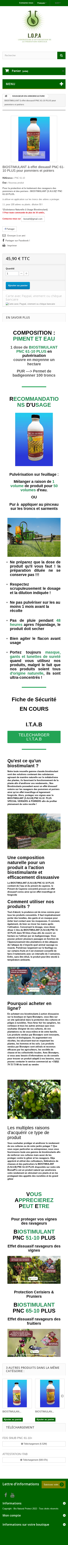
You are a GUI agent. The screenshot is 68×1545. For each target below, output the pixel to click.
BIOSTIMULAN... (11, 1411)
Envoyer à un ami (16, 235)
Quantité (10, 268)
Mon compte (11, 1515)
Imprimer (12, 245)
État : (5, 183)
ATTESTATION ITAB (15, 1454)
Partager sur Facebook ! (17, 240)
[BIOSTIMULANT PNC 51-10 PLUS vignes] (50, 1393)
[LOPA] (34, 26)
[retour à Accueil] (6, 96)
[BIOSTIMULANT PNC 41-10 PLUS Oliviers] (17, 1393)
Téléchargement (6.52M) (35, 1444)
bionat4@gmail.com (32, 219)
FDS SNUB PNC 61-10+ (17, 1438)
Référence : (8, 178)
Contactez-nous (26, 3)
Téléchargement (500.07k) (35, 1460)
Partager (10, 229)
